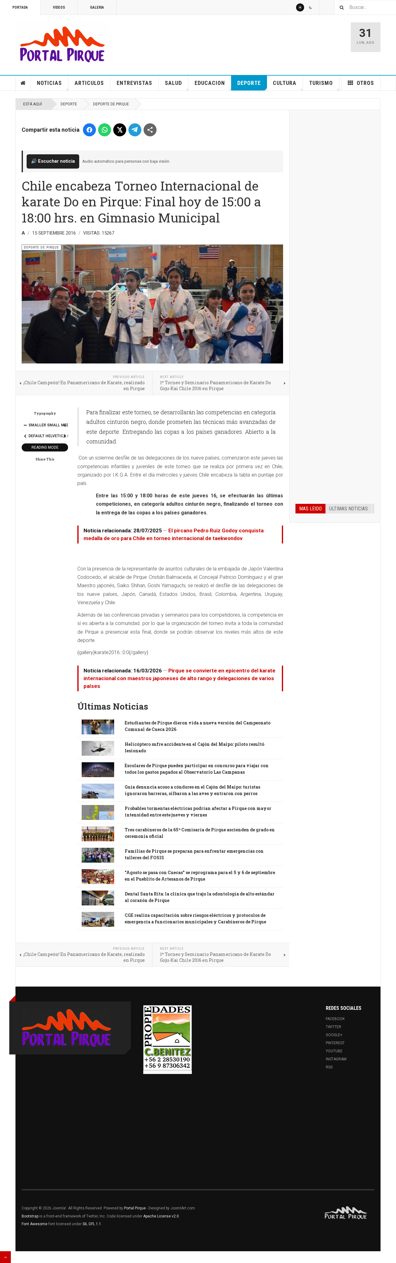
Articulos (89, 83)
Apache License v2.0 (161, 1216)
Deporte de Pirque (111, 104)
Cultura (284, 83)
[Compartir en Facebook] (89, 129)
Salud (173, 83)
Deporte (249, 83)
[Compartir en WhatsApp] (104, 129)
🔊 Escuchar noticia (53, 161)
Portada (20, 7)
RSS (329, 1067)
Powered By (346, 1213)
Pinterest (335, 1043)
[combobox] (365, 7)
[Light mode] (300, 7)
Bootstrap (30, 1216)
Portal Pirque (135, 1208)
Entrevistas (134, 83)
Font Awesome (34, 1224)
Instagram (336, 1059)
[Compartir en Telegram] (134, 129)
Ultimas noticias (348, 509)
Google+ (334, 1035)
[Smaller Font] (25, 425)
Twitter (333, 1027)
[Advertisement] (334, 210)
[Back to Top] (5, 1257)
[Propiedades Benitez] (167, 1037)
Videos (59, 7)
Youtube (334, 1051)
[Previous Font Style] (25, 436)
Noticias (49, 83)
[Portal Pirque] (62, 43)
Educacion (210, 83)
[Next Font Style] (64, 436)
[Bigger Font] (64, 425)
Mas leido (310, 509)
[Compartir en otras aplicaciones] (150, 129)
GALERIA (97, 7)
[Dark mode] (311, 7)
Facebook (335, 1019)
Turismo (321, 83)
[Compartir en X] (119, 129)
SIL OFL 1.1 (92, 1224)
